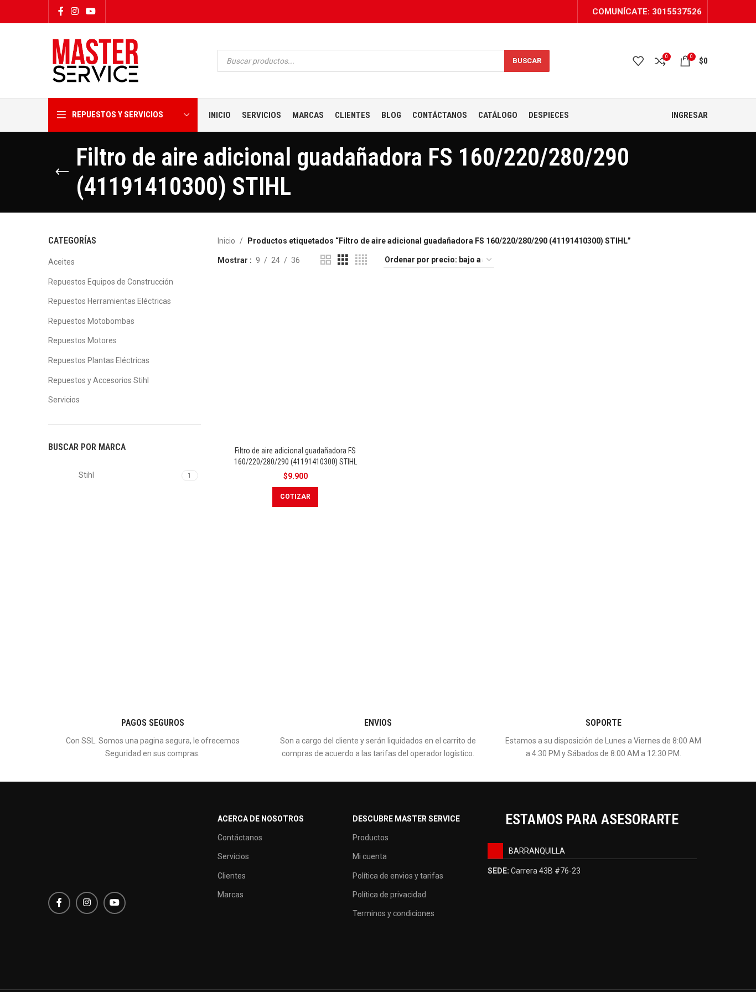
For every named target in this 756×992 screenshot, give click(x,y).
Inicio (226, 240)
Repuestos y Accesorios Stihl (98, 380)
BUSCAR (526, 60)
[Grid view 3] (343, 260)
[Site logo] (95, 59)
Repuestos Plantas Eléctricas (98, 360)
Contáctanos (240, 837)
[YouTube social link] (91, 11)
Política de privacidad (389, 894)
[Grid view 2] (325, 260)
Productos (371, 837)
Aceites (61, 261)
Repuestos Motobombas (91, 321)
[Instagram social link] (74, 11)
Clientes (232, 875)
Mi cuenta (370, 856)
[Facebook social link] (60, 11)
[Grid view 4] (361, 260)
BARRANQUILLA (537, 850)
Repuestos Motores (82, 340)
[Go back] (62, 172)
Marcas (231, 894)
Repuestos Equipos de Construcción (110, 281)
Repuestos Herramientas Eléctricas (109, 301)
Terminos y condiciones (393, 913)
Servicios (64, 399)
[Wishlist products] (638, 61)
